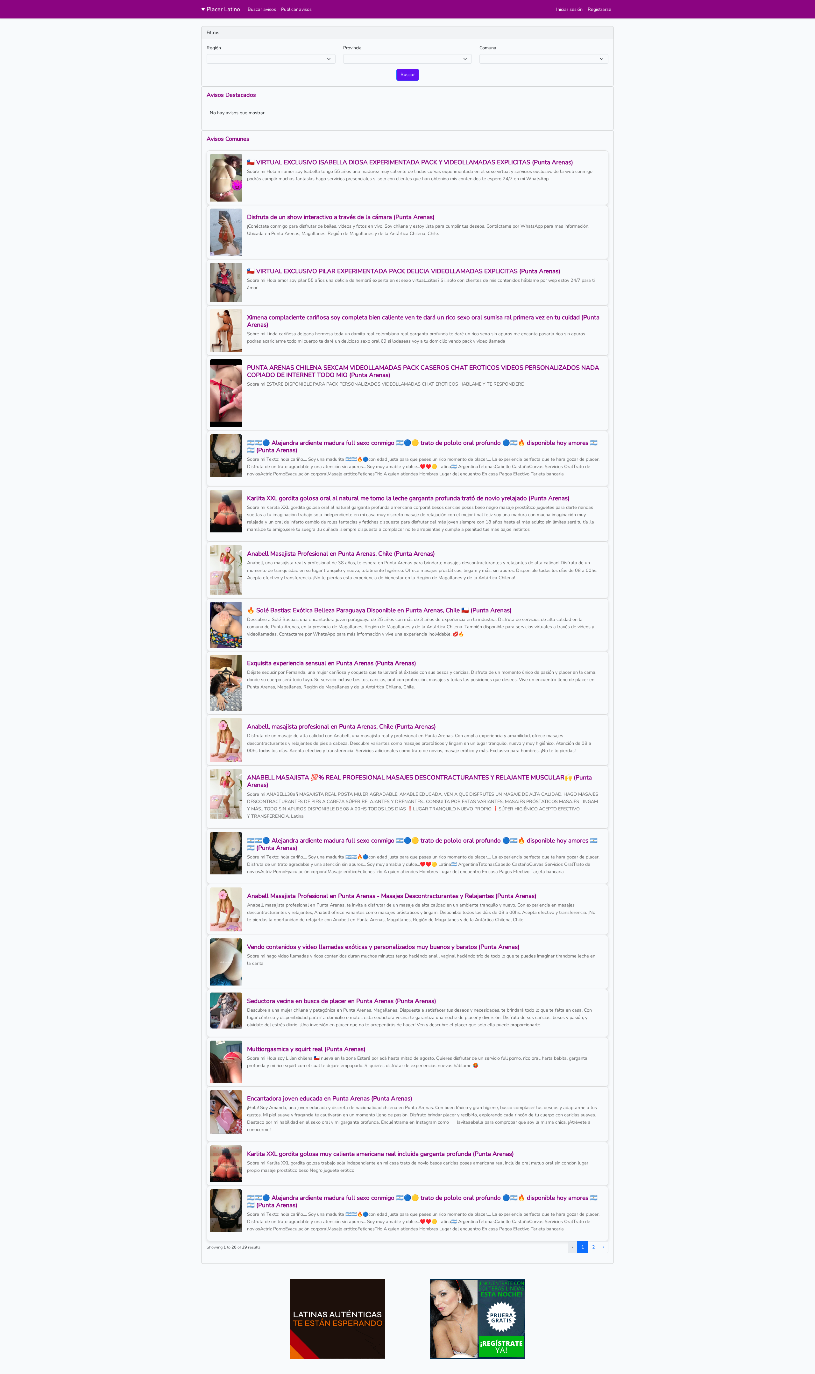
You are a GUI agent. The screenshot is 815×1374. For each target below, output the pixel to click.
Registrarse (599, 9)
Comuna (487, 48)
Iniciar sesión (569, 9)
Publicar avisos (296, 9)
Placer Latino (220, 9)
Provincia (352, 48)
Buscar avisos (262, 9)
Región (214, 48)
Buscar (407, 74)
